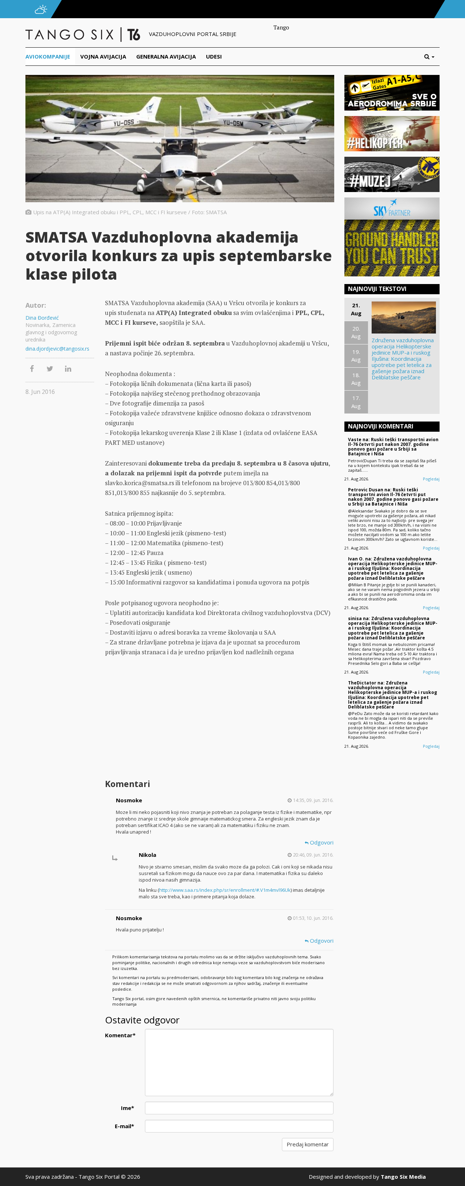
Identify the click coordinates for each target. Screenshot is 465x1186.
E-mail (124, 1126)
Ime (127, 1107)
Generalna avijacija (166, 56)
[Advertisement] (219, 719)
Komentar (120, 1035)
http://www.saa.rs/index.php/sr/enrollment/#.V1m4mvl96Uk (225, 890)
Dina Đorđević (42, 317)
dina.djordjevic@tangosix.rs (57, 348)
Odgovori (320, 842)
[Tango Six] (83, 33)
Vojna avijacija (103, 56)
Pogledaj (431, 479)
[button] (432, 56)
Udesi (214, 56)
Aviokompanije (47, 56)
